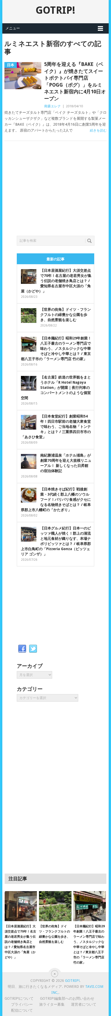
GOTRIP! (55, 10)
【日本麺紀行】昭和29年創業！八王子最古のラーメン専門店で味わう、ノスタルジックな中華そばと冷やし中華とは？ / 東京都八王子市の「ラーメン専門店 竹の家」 (56, 348)
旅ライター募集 (52, 1004)
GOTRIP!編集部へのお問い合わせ (67, 998)
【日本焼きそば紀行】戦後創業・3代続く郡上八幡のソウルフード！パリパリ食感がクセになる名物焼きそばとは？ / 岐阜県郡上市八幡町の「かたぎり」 (56, 499)
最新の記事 (55, 259)
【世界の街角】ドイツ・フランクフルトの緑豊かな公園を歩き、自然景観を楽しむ (65, 314)
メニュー (12, 28)
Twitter (33, 649)
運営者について (83, 1004)
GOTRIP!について (19, 998)
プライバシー (22, 1004)
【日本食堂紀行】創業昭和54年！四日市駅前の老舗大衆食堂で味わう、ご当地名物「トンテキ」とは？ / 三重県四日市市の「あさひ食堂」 (56, 426)
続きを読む (98, 130)
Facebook (22, 649)
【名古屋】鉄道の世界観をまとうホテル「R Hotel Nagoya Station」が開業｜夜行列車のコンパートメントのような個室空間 (56, 387)
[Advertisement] (55, 194)
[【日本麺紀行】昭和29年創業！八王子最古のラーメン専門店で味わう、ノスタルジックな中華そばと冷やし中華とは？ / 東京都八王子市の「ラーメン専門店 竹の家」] (89, 906)
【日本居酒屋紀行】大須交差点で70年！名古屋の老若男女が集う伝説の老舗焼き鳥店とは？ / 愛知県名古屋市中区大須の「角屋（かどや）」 (56, 280)
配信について (22, 1010)
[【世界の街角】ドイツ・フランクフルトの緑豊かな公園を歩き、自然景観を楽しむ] (55, 906)
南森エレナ (52, 106)
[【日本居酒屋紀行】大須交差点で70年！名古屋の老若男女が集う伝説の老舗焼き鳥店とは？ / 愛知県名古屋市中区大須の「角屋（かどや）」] (21, 906)
